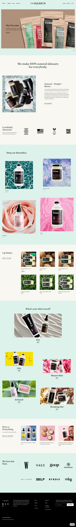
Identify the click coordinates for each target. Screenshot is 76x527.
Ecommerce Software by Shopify (8, 519)
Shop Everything (48, 103)
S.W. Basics (8, 517)
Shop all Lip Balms (6, 258)
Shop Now (8, 32)
